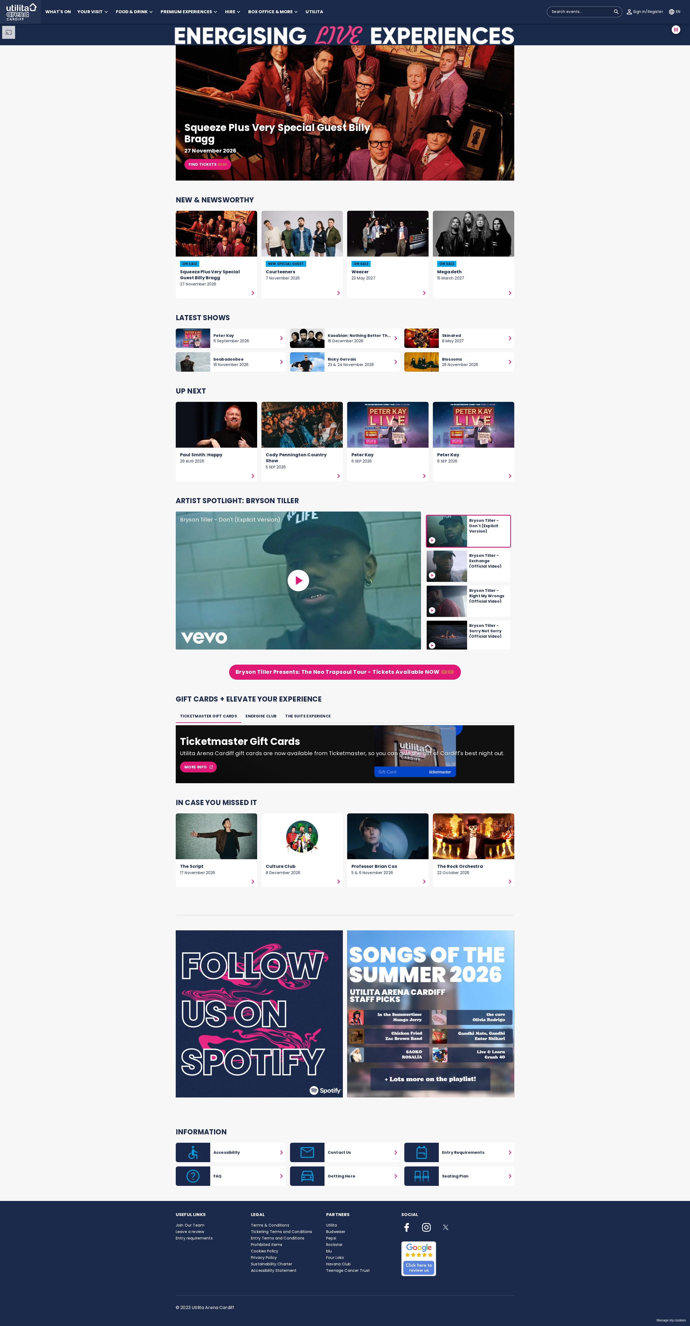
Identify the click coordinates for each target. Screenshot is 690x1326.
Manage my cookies (671, 1320)
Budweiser (335, 1231)
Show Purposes (435, 1294)
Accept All (435, 1264)
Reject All (435, 1279)
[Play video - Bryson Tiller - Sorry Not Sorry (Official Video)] (432, 645)
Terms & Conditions (270, 1225)
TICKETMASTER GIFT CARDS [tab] (208, 716)
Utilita (331, 1225)
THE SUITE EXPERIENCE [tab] (308, 716)
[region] (280, 1276)
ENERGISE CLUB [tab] (261, 716)
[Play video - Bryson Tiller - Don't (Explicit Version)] (298, 580)
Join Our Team (190, 1225)
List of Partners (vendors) (60, 1300)
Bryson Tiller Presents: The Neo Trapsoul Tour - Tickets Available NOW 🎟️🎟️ (345, 672)
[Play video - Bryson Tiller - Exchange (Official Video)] (432, 575)
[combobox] (581, 12)
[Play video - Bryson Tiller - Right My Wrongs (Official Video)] (432, 610)
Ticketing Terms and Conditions (281, 1231)
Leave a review (190, 1231)
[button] (20, 12)
